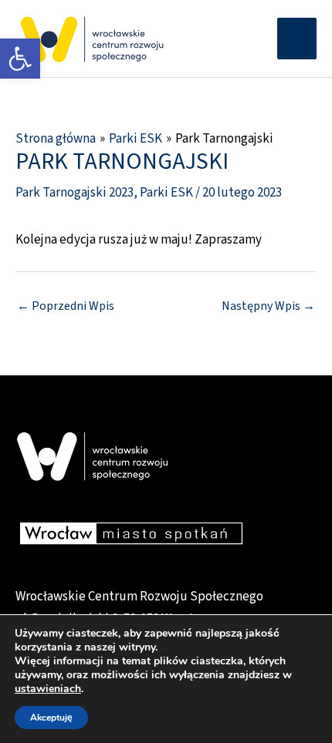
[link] (20, 59)
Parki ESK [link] (166, 192)
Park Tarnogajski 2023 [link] (74, 192)
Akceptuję (51, 717)
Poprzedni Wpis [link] (65, 306)
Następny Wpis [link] (268, 306)
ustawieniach (48, 689)
